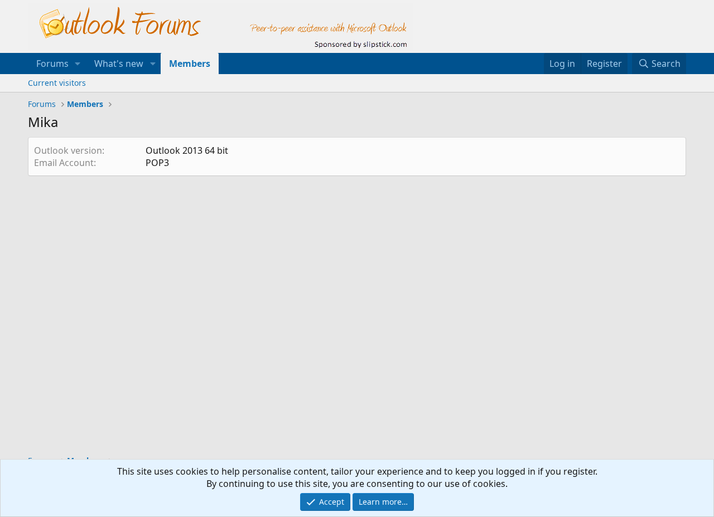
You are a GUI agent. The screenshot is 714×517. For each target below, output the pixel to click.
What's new (118, 63)
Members (189, 63)
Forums (52, 63)
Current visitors (57, 82)
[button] (78, 63)
